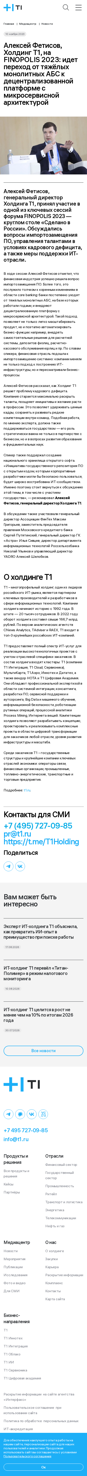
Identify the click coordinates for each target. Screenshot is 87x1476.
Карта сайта (55, 1299)
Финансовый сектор (61, 1164)
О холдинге (54, 1251)
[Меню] (78, 7)
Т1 (6, 1330)
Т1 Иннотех (13, 1338)
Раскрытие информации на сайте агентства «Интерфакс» (39, 1397)
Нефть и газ (54, 1226)
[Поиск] (66, 7)
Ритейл (51, 1194)
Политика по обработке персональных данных (41, 1421)
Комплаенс (54, 1283)
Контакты (53, 1291)
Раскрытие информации (64, 1275)
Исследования (15, 1275)
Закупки (51, 1259)
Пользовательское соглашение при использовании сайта (33, 1410)
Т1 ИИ (9, 1362)
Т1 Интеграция (16, 1346)
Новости (11, 1251)
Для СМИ (12, 1291)
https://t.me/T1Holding (41, 841)
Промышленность (59, 1186)
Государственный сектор (60, 1175)
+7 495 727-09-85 (26, 1130)
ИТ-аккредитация (18, 1429)
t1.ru (27, 790)
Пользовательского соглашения (27, 1456)
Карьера (52, 1267)
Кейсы (8, 1184)
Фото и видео (15, 1283)
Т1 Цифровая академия (22, 1378)
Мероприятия (14, 1259)
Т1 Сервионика (15, 1370)
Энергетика (54, 1210)
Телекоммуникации (60, 1218)
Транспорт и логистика (64, 1202)
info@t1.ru (16, 1139)
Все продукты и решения (17, 1173)
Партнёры (12, 1192)
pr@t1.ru (17, 834)
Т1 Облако (12, 1354)
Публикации (13, 1267)
